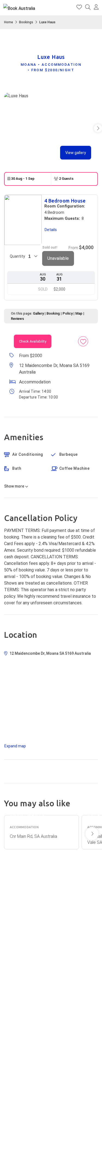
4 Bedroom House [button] (64, 200)
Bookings (26, 22)
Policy (68, 313)
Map (78, 313)
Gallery (38, 313)
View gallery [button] (75, 152)
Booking (53, 313)
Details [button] (51, 229)
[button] (96, 7)
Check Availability (32, 341)
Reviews (17, 319)
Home (8, 22)
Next (91, 833)
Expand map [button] (15, 746)
